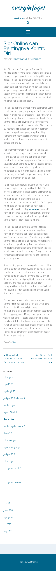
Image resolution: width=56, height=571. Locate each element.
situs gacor (8, 377)
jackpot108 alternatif (14, 398)
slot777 (7, 524)
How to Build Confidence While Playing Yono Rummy (13, 358)
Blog (14, 342)
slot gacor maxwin (12, 482)
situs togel (8, 461)
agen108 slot (10, 412)
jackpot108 (9, 454)
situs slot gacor (11, 440)
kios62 (6, 503)
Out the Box (32, 562)
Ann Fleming (35, 58)
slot (5, 475)
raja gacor (8, 517)
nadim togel (9, 405)
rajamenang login (11, 447)
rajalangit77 (9, 391)
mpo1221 (8, 384)
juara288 (8, 510)
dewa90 (7, 433)
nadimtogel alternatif (14, 426)
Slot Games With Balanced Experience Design (42, 358)
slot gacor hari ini (12, 468)
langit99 (7, 531)
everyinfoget (28, 7)
